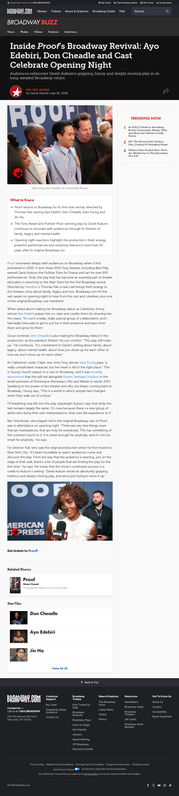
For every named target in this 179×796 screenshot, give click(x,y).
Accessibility (159, 711)
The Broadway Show (127, 2)
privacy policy (91, 774)
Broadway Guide (104, 11)
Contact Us (14, 708)
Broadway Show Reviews (134, 725)
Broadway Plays (82, 719)
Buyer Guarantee (162, 716)
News (11, 31)
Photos (24, 31)
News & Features (76, 11)
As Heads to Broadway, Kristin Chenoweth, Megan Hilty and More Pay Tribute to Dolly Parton (147, 131)
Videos (38, 31)
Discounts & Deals (83, 748)
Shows (42, 11)
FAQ (122, 11)
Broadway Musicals (78, 713)
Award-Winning (81, 739)
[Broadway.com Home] (19, 11)
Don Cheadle (39, 336)
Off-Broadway (81, 744)
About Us (157, 701)
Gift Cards (148, 2)
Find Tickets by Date (81, 706)
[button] (166, 93)
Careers (156, 706)
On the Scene (37, 90)
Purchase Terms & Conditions (90, 764)
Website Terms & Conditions (59, 764)
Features (53, 31)
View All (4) (59, 668)
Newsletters (131, 701)
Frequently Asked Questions (56, 711)
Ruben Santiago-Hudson (81, 377)
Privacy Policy (37, 764)
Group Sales (165, 2)
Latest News (106, 709)
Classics (77, 734)
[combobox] (152, 11)
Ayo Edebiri (26, 314)
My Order (106, 2)
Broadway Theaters (130, 713)
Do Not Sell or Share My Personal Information (104, 769)
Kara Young (88, 362)
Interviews (70, 31)
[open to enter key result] (167, 11)
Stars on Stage (81, 724)
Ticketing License (140, 764)
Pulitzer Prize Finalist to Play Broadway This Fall (148, 153)
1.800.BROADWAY (30, 2)
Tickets (56, 11)
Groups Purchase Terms (118, 764)
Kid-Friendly (79, 729)
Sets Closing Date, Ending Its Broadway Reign (148, 143)
